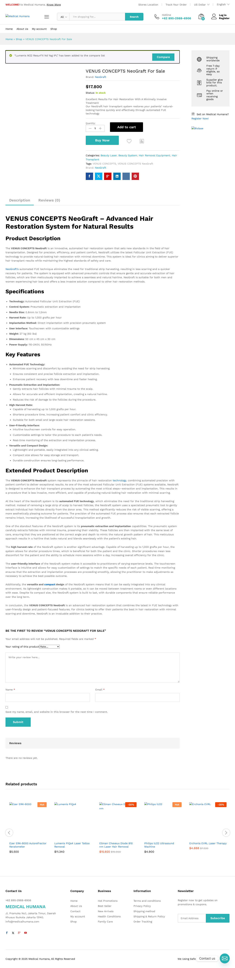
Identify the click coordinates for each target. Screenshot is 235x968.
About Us (22, 29)
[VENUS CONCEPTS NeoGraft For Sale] (89, 176)
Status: (90, 92)
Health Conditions (109, 916)
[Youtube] (25, 933)
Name (10, 689)
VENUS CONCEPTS (104, 163)
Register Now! (200, 118)
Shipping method (144, 911)
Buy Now (102, 140)
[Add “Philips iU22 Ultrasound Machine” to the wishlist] (162, 835)
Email (100, 689)
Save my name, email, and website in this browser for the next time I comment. (57, 711)
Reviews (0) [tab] (49, 200)
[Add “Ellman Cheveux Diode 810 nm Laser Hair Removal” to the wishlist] (117, 835)
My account (39, 29)
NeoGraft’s (12, 269)
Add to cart (126, 127)
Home (9, 29)
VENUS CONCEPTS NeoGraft (135, 163)
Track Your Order (176, 4)
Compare (163, 57)
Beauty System (127, 155)
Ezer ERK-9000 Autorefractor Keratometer (27, 845)
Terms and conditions (147, 900)
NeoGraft (100, 76)
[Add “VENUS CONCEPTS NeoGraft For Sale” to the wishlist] (129, 141)
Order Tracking (142, 921)
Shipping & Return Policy (149, 916)
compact (49, 584)
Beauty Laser (109, 155)
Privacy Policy (142, 905)
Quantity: (90, 123)
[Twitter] (13, 933)
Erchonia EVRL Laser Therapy (208, 843)
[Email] (225, 958)
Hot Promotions (108, 900)
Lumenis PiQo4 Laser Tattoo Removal (72, 845)
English (221, 4)
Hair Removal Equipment (154, 155)
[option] (28, 832)
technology (119, 480)
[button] (142, 141)
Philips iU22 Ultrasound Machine (159, 845)
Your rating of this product (22, 646)
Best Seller (104, 905)
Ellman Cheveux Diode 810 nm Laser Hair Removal (116, 845)
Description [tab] (19, 200)
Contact (75, 911)
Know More (54, 4)
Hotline (166, 14)
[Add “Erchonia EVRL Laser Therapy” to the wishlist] (207, 835)
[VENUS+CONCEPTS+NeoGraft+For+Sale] (98, 176)
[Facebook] (7, 933)
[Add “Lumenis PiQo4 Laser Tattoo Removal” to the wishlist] (72, 835)
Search (134, 16)
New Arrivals (105, 911)
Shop (53, 29)
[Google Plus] (19, 933)
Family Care (105, 921)
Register (224, 18)
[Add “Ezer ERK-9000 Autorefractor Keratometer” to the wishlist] (27, 835)
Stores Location (148, 4)
